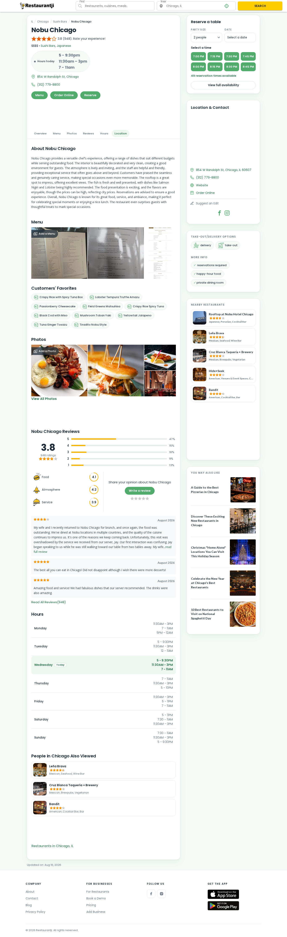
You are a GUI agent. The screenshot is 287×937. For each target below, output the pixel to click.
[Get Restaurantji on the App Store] (223, 894)
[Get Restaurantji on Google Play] (223, 906)
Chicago (43, 22)
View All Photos (44, 399)
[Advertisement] (103, 113)
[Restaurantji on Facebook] (151, 894)
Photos (72, 133)
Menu (39, 95)
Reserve (90, 95)
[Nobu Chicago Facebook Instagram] (227, 213)
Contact (32, 898)
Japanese (64, 46)
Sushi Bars (60, 22)
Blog (29, 905)
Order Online (64, 95)
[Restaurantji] (37, 6)
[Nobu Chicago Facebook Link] (219, 213)
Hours (104, 133)
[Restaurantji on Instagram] (161, 894)
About (30, 892)
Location (121, 133)
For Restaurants (97, 892)
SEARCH (260, 6)
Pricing (91, 905)
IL (32, 22)
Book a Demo (96, 898)
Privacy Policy (35, 912)
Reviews (88, 133)
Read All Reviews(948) (48, 602)
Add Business (95, 912)
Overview (40, 133)
